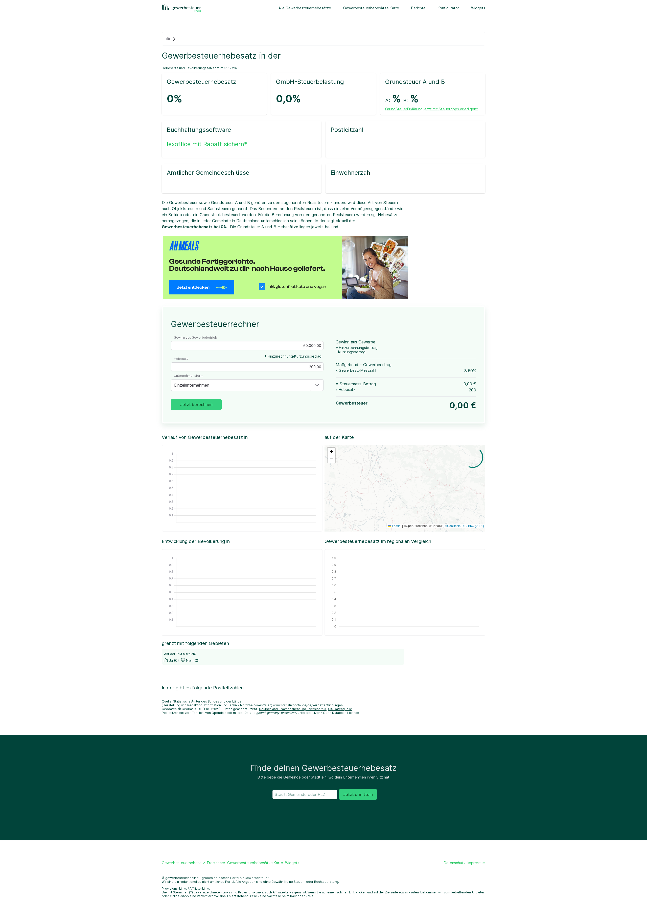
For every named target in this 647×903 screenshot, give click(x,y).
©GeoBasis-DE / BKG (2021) (464, 525)
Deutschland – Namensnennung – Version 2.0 (293, 709)
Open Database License (341, 713)
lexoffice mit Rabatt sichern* (207, 144)
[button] (317, 385)
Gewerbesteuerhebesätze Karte (371, 8)
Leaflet (396, 525)
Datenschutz (455, 863)
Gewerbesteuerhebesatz (183, 863)
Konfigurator (448, 8)
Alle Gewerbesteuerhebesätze (305, 8)
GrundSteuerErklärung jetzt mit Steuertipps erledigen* (431, 109)
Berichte (418, 8)
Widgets (478, 8)
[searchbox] (304, 794)
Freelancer (216, 863)
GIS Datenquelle (340, 709)
